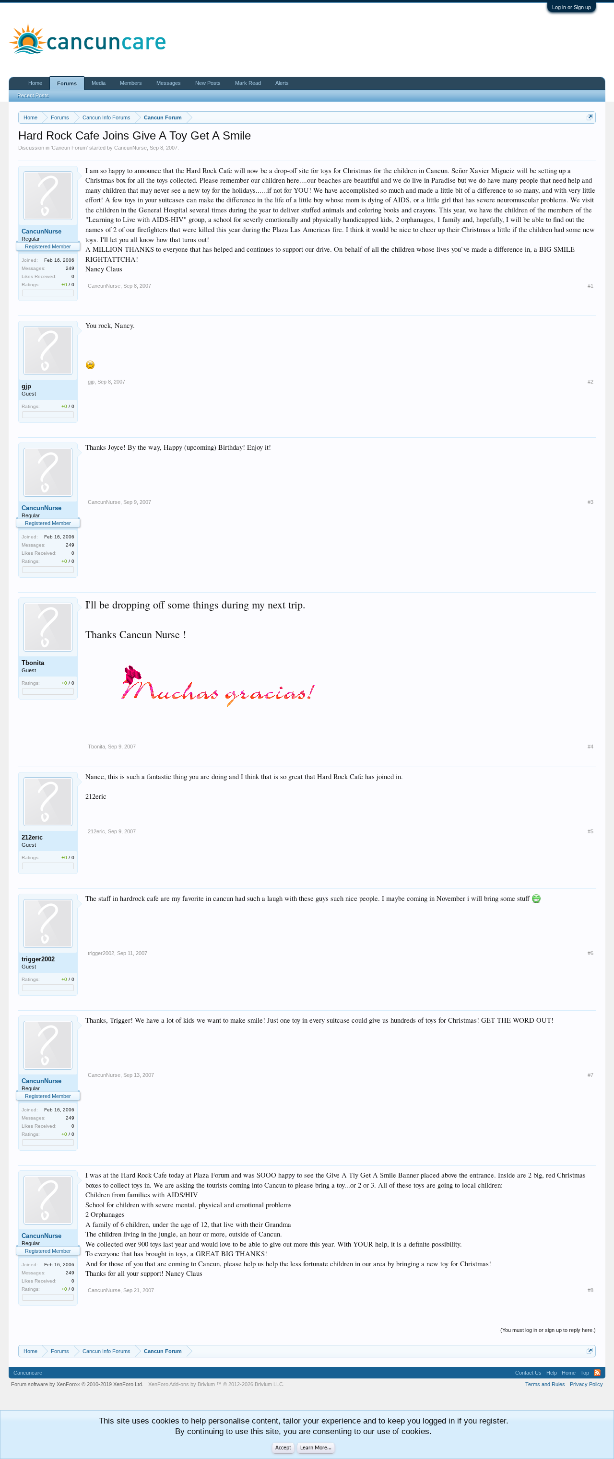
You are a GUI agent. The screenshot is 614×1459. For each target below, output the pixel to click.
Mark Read (248, 83)
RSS (597, 1372)
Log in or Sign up (571, 7)
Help (551, 1373)
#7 (590, 1075)
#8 (590, 1290)
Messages (168, 83)
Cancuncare (27, 1373)
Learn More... (315, 1448)
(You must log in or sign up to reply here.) (548, 1330)
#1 (590, 286)
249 (70, 268)
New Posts (208, 83)
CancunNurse (130, 148)
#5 (590, 831)
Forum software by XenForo (77, 1384)
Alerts (282, 83)
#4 (590, 746)
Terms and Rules (545, 1384)
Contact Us (528, 1373)
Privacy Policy (586, 1384)
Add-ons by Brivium (216, 1384)
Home (35, 83)
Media (99, 83)
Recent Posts (33, 95)
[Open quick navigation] (590, 117)
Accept (283, 1448)
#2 (590, 382)
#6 (590, 953)
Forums (67, 83)
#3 (590, 502)
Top (584, 1373)
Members (131, 83)
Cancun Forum (69, 148)
